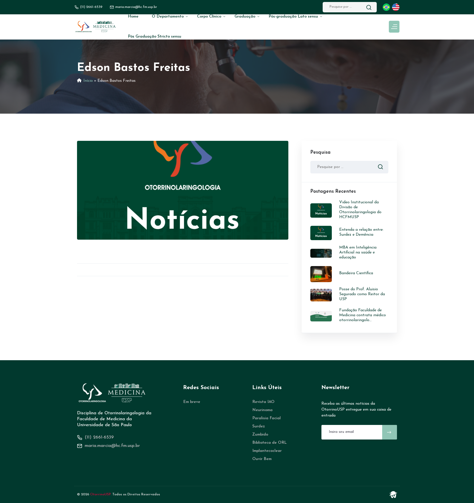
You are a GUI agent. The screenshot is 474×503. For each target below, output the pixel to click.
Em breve (191, 402)
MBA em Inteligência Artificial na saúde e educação (357, 252)
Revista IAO (263, 402)
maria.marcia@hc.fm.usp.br (112, 446)
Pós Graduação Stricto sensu (154, 37)
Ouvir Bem (262, 459)
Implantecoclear (267, 451)
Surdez (258, 426)
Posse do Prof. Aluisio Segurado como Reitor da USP (362, 294)
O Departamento (168, 17)
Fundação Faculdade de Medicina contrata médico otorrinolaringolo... (362, 315)
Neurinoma (262, 410)
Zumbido (260, 435)
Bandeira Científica (356, 273)
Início (88, 81)
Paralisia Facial (266, 418)
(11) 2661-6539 (91, 7)
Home (133, 17)
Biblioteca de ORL (269, 443)
